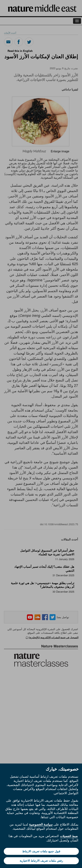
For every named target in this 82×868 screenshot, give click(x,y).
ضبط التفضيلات (69, 836)
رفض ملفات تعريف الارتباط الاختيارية (41, 860)
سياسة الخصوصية (41, 824)
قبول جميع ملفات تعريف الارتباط (41, 851)
